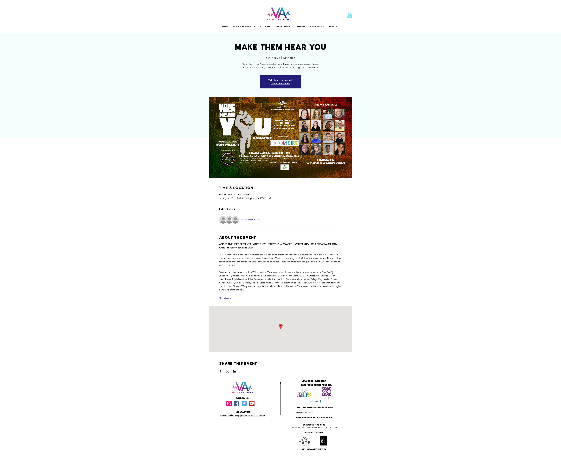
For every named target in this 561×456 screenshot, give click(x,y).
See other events (280, 83)
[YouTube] (251, 403)
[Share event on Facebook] (220, 371)
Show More (225, 298)
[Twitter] (244, 403)
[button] (349, 15)
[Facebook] (236, 403)
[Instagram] (229, 403)
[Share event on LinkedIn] (234, 371)
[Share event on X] (227, 371)
